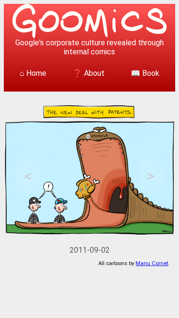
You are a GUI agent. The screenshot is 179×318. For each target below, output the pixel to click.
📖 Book (145, 73)
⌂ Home (33, 73)
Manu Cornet (152, 263)
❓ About (89, 73)
